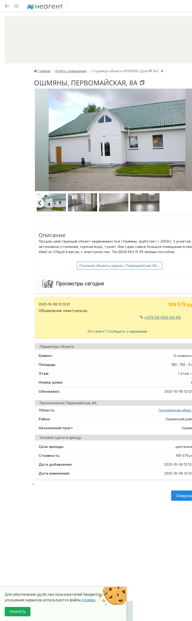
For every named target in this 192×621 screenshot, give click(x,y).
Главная (44, 71)
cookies (88, 600)
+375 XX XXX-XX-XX (162, 317)
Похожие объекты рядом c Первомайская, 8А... (119, 265)
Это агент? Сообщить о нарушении (117, 331)
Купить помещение (71, 71)
